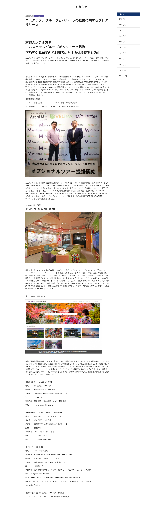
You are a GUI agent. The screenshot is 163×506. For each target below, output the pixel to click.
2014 (121, 76)
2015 (121, 70)
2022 (121, 30)
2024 (121, 19)
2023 (121, 25)
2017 (121, 59)
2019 (121, 47)
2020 (121, 42)
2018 (121, 53)
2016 (121, 64)
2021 (121, 36)
